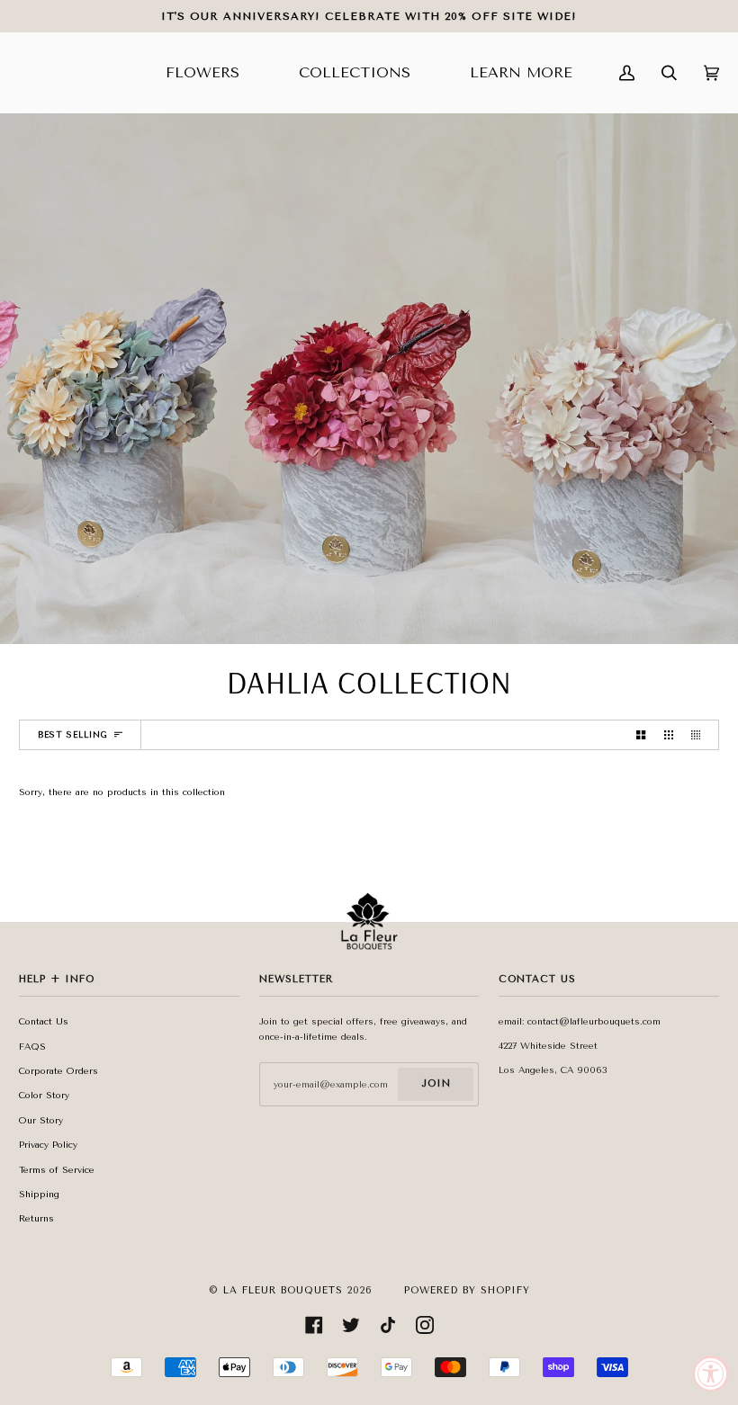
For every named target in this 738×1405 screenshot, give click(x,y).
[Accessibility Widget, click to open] (711, 1374)
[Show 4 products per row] (700, 734)
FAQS (32, 1047)
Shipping (39, 1194)
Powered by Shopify (467, 1290)
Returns (36, 1218)
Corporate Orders (58, 1071)
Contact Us (43, 1021)
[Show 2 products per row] (640, 734)
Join (436, 1083)
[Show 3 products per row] (668, 734)
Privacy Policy (48, 1145)
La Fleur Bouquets (283, 1290)
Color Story (44, 1095)
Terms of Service (56, 1170)
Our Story (41, 1120)
